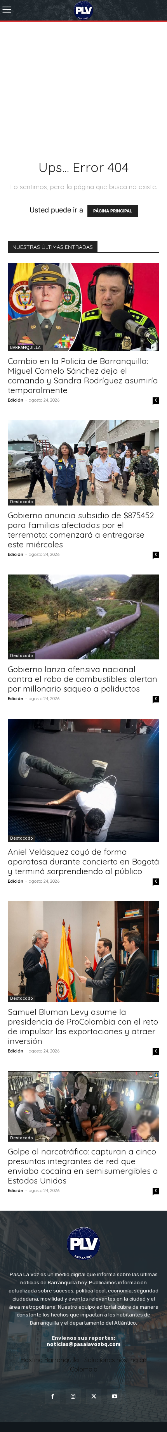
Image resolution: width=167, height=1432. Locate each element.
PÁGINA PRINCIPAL (112, 211)
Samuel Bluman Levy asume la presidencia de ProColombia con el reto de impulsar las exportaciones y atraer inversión (83, 1026)
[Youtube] (114, 1396)
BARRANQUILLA (25, 347)
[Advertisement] (83, 74)
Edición (15, 400)
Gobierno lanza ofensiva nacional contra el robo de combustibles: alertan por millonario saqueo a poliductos (82, 679)
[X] (93, 1396)
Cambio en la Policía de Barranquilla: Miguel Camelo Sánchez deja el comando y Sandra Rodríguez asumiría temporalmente (83, 375)
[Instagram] (73, 1396)
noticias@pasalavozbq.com (83, 1344)
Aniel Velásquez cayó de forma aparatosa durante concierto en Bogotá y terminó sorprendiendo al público (83, 861)
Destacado (21, 501)
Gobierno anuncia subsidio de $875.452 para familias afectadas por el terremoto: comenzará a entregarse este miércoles (81, 529)
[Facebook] (52, 1396)
